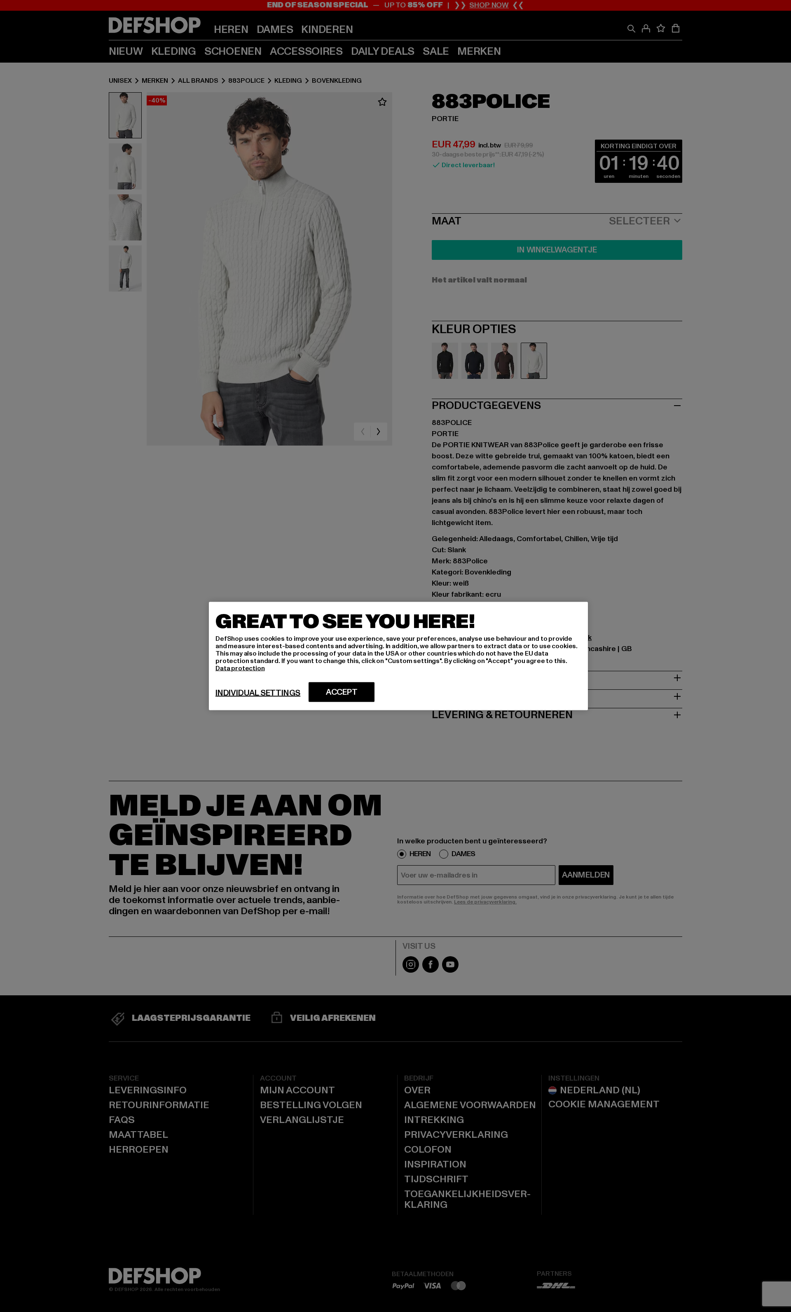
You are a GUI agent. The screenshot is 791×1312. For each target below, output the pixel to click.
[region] (398, 656)
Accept (342, 692)
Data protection (240, 668)
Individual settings (257, 693)
